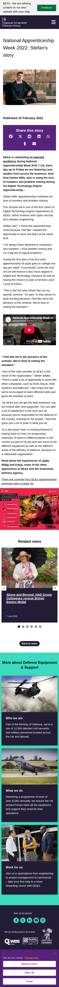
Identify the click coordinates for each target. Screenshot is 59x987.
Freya (19, 464)
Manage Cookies (29, 964)
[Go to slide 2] (23, 626)
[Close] (55, 953)
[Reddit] (29, 136)
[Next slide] (55, 588)
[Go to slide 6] (40, 626)
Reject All (29, 973)
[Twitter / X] (23, 920)
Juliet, (46, 460)
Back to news (29, 643)
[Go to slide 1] (19, 626)
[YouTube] (36, 920)
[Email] (34, 143)
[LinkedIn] (38, 136)
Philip (5, 464)
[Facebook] (10, 136)
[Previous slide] (4, 588)
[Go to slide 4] (31, 626)
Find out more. (32, 958)
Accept (29, 981)
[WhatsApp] (48, 136)
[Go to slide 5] (36, 626)
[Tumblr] (24, 143)
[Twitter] (20, 136)
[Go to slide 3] (27, 626)
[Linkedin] (29, 920)
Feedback (46, 7)
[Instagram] (43, 920)
